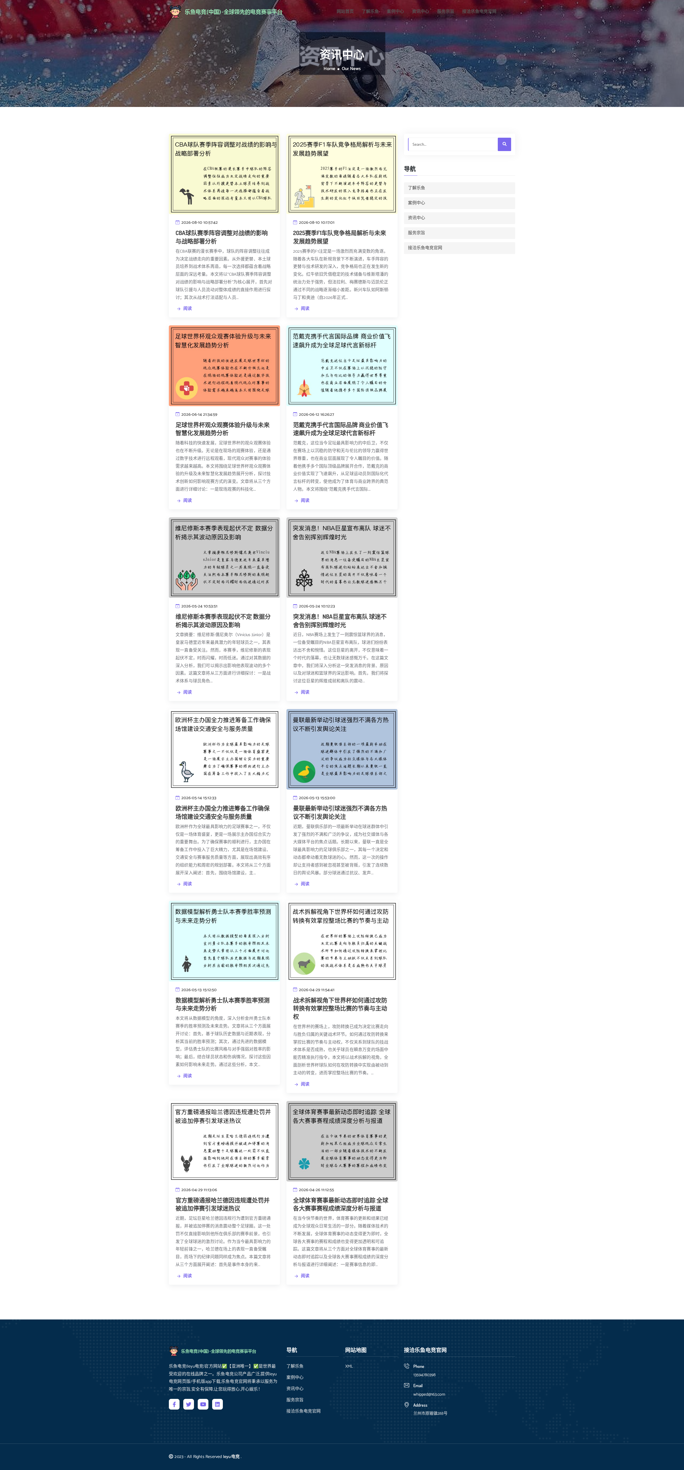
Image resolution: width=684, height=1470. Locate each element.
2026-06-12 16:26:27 (316, 414)
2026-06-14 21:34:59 (198, 414)
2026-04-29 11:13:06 (198, 1190)
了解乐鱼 (370, 12)
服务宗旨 (445, 12)
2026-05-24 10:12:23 (316, 606)
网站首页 (345, 12)
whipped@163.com (429, 1394)
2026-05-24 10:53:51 (198, 606)
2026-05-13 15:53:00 (316, 798)
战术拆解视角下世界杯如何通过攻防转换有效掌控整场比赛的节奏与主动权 (340, 1008)
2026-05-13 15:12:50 (198, 990)
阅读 (187, 309)
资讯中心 (420, 12)
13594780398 (424, 1375)
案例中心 (395, 12)
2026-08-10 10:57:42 (199, 222)
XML (349, 1366)
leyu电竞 (231, 1456)
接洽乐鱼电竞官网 (479, 12)
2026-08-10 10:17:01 (316, 222)
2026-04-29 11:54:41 (316, 990)
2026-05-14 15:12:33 (198, 798)
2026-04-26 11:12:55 (316, 1190)
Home (329, 69)
